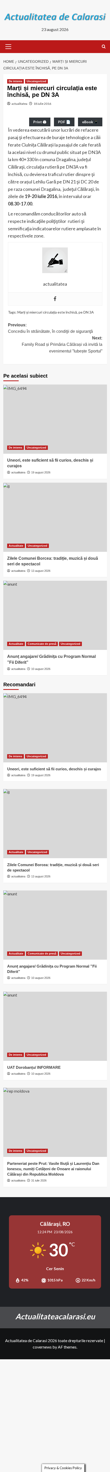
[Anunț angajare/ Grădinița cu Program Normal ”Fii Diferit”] (55, 615)
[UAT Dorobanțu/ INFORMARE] (55, 1026)
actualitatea (19, 104)
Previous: (50, 328)
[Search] (104, 46)
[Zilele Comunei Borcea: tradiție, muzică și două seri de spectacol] (55, 517)
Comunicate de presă (42, 643)
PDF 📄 (64, 122)
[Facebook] (55, 299)
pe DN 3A (86, 312)
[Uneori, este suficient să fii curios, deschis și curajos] (55, 419)
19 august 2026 (40, 472)
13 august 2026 (40, 570)
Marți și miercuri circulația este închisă (47, 312)
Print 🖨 (39, 122)
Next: (62, 344)
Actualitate (16, 545)
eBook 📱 (90, 122)
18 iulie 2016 (42, 104)
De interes (15, 81)
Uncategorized (36, 81)
